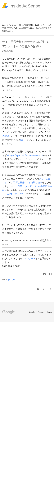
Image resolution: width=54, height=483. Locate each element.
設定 (22, 140)
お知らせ (11, 280)
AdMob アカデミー (16, 194)
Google (32, 312)
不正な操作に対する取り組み (27, 182)
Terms (49, 312)
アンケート (29, 258)
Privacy (41, 312)
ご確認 (5, 136)
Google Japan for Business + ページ (25, 155)
